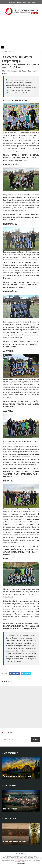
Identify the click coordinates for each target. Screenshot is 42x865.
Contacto (31, 2)
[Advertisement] (21, 31)
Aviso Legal (11, 2)
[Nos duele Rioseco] (21, 801)
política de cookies (21, 860)
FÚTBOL (5, 51)
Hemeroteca (21, 2)
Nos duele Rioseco (10, 808)
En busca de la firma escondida (14, 841)
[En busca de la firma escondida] (21, 834)
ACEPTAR (21, 863)
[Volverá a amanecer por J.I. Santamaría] (21, 768)
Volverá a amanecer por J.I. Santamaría (17, 775)
